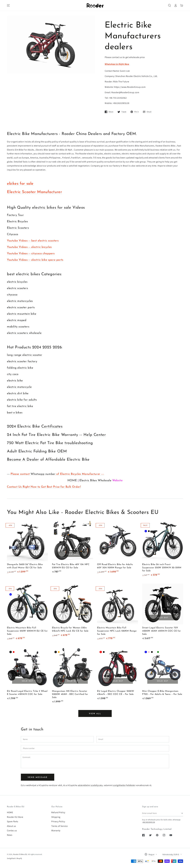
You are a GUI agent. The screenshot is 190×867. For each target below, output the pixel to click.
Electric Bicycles (17, 221)
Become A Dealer (23, 460)
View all (95, 714)
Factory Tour (15, 215)
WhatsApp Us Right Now (117, 64)
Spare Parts (12, 821)
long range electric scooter (24, 355)
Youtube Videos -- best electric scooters (33, 240)
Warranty (55, 830)
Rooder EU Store (15, 817)
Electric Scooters (18, 228)
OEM (62, 451)
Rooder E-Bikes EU (20, 854)
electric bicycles (17, 282)
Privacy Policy (58, 821)
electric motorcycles (20, 301)
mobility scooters (18, 326)
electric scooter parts (21, 307)
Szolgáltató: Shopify (14, 858)
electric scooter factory (22, 361)
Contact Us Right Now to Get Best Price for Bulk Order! (44, 487)
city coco (12, 374)
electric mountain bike (21, 314)
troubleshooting (79, 443)
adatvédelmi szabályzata (90, 785)
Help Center (94, 435)
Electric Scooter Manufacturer (34, 192)
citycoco (12, 294)
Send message (38, 777)
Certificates (51, 426)
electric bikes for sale (51, 208)
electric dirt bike (18, 393)
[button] (169, 5)
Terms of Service (59, 826)
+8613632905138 (148, 822)
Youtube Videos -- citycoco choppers (31, 253)
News (9, 834)
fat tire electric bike (20, 406)
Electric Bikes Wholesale (95, 480)
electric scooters (17, 288)
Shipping (55, 817)
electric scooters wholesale (24, 333)
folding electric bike (20, 367)
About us (11, 826)
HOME (72, 480)
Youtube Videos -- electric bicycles (29, 247)
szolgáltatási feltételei (124, 785)
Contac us (12, 830)
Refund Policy (58, 812)
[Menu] (8, 5)
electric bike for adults (22, 399)
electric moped (16, 320)
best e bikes (14, 412)
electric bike (15, 380)
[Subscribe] (182, 813)
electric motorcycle (19, 387)
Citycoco (12, 234)
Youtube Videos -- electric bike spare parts (35, 260)
